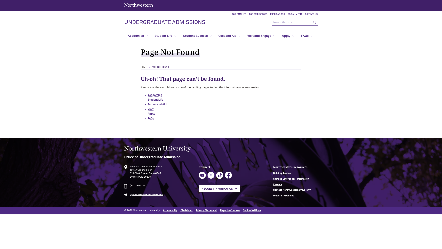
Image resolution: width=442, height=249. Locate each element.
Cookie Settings (252, 210)
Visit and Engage (259, 36)
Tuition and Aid (157, 104)
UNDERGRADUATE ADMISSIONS (164, 22)
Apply (286, 36)
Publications (277, 14)
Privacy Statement (206, 210)
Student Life (164, 36)
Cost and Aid (227, 36)
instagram (211, 175)
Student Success (195, 36)
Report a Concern (230, 210)
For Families (239, 14)
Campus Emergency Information (291, 179)
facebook (228, 175)
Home (144, 67)
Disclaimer (186, 210)
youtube (202, 175)
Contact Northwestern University (292, 190)
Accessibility (170, 210)
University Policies (283, 196)
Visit (150, 109)
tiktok (219, 175)
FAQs (305, 36)
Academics (136, 36)
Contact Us (311, 14)
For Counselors (258, 14)
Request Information (217, 188)
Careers (277, 184)
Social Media (295, 14)
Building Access (282, 173)
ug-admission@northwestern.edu (146, 195)
